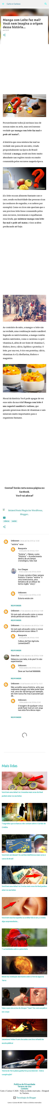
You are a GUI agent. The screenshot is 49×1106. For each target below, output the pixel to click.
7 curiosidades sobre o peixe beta (15, 949)
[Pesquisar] (45, 4)
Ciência (6, 521)
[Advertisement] (24, 65)
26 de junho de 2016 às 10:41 (29, 551)
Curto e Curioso (13, 4)
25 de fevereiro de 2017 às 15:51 (31, 683)
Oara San (15, 655)
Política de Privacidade (24, 1084)
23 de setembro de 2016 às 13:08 (31, 656)
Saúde (14, 521)
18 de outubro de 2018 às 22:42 (30, 668)
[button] (4, 35)
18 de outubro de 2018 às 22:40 (30, 595)
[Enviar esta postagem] (4, 518)
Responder (16, 606)
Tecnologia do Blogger (26, 1098)
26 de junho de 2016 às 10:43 (29, 637)
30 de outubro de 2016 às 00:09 (30, 572)
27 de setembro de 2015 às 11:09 (31, 611)
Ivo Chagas (23, 569)
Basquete (22, 548)
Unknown (15, 541)
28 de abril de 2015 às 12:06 (29, 541)
